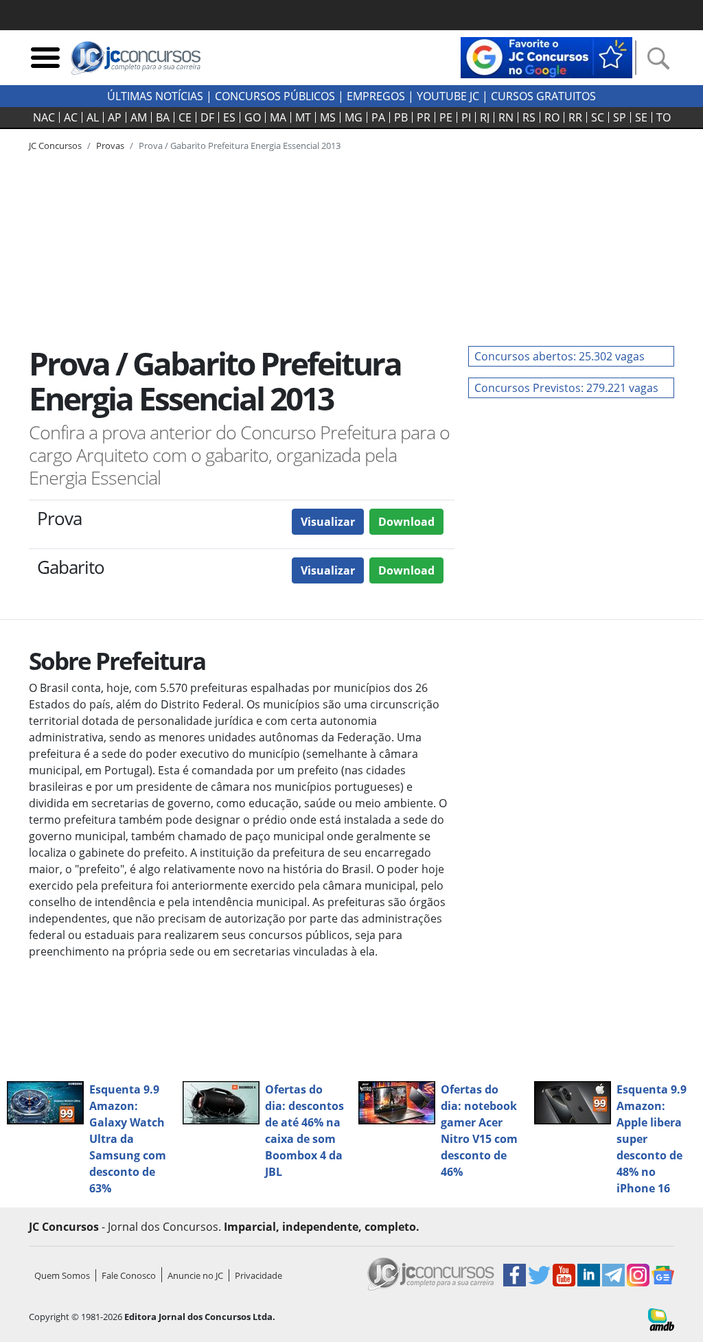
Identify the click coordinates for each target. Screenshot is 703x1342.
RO (552, 117)
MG (353, 117)
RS (528, 117)
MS (328, 117)
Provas (110, 145)
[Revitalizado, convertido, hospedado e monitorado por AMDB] (661, 1318)
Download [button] (406, 521)
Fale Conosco (129, 1275)
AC (71, 117)
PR (423, 117)
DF (207, 117)
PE (445, 117)
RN (506, 117)
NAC (44, 117)
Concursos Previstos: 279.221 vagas (566, 387)
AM (138, 117)
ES (229, 117)
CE (185, 117)
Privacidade (258, 1275)
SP (619, 117)
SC (597, 117)
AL (93, 117)
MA (278, 117)
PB (401, 117)
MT (303, 117)
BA (163, 117)
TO (663, 117)
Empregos (376, 96)
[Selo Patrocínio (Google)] (546, 56)
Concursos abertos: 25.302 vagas (559, 356)
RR (575, 117)
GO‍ (252, 117)
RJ (484, 117)
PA (378, 117)
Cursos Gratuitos (543, 96)
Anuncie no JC (195, 1275)
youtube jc (448, 96)
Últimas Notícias (155, 96)
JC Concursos (55, 145)
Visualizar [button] (328, 521)
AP (115, 117)
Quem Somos (62, 1275)
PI (466, 117)
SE (641, 117)
